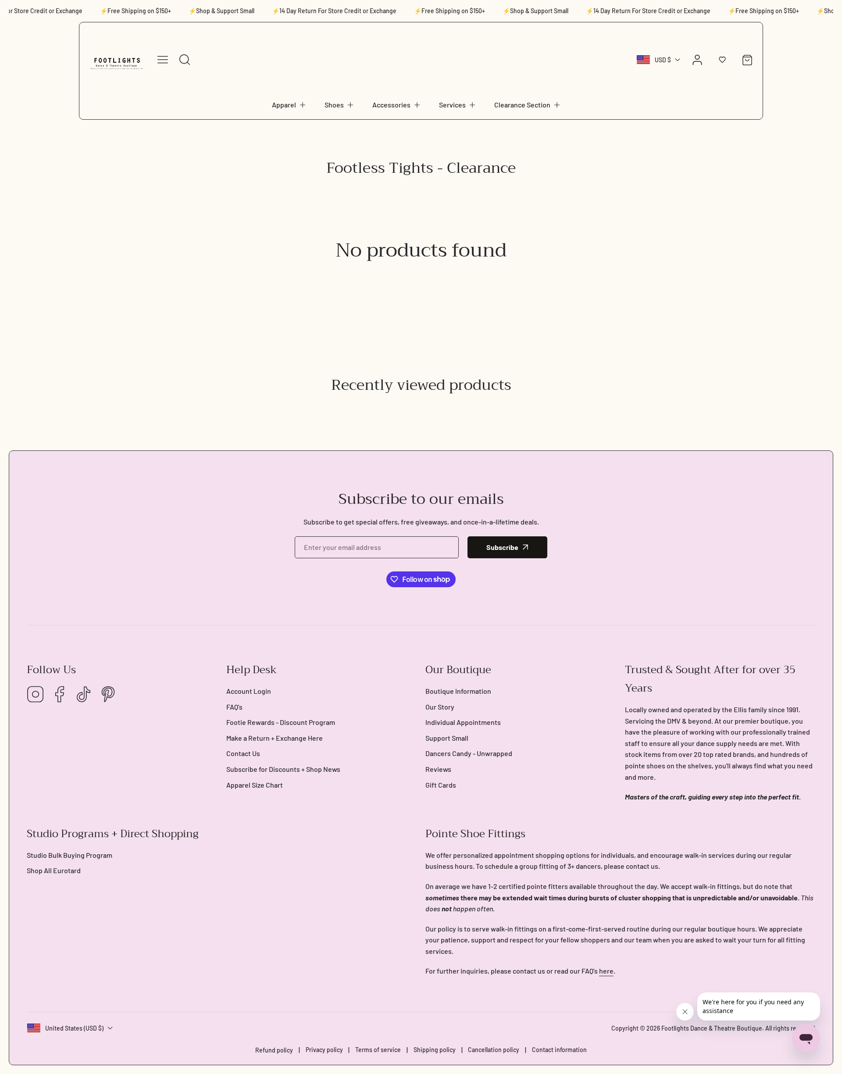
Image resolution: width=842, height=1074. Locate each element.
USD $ (663, 60)
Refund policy (274, 1050)
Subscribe (502, 547)
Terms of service (378, 1049)
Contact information (559, 1049)
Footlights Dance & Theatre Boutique (711, 1028)
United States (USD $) (74, 1028)
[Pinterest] (108, 694)
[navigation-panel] (162, 59)
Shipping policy (435, 1049)
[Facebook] (59, 694)
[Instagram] (35, 694)
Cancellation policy (493, 1049)
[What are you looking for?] (184, 59)
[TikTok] (84, 694)
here (606, 971)
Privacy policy (324, 1049)
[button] (289, 105)
